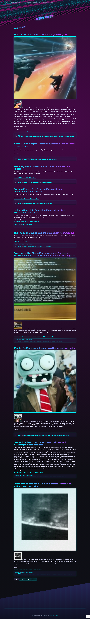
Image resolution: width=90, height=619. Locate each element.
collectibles (45, 225)
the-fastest (55, 574)
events (40, 159)
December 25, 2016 (18, 134)
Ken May (45, 17)
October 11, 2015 (18, 572)
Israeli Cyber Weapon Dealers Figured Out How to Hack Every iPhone (26, 155)
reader (19, 135)
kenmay (24, 134)
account (26, 341)
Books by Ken (16, 3)
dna (32, 574)
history (46, 159)
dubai (35, 246)
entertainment (43, 476)
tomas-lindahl (60, 574)
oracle (49, 246)
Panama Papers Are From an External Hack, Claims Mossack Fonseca (38, 190)
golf (54, 476)
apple (31, 341)
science (57, 341)
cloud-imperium (27, 136)
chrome (30, 203)
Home (6, 3)
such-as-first (64, 136)
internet (50, 159)
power (50, 182)
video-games (62, 435)
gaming (43, 435)
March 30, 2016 (18, 224)
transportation (57, 435)
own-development (51, 136)
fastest (34, 574)
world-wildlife (69, 574)
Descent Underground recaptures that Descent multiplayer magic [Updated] (40, 443)
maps (60, 476)
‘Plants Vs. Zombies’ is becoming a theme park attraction (45, 348)
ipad (53, 159)
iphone (55, 159)
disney (49, 225)
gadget (35, 182)
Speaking (36, 3)
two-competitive (70, 136)
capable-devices (21, 574)
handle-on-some (38, 136)
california (36, 435)
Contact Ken (48, 3)
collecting (33, 159)
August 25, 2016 (18, 158)
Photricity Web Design (54, 615)
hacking (43, 159)
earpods (47, 341)
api (25, 203)
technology (64, 476)
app (29, 341)
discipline (38, 476)
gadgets (47, 476)
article (27, 203)
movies (55, 225)
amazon (19, 136)
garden (46, 435)
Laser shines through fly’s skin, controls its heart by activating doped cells (28, 569)
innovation (57, 476)
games (33, 136)
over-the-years (45, 136)
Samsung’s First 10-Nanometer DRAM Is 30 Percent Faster (25, 177)
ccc (36, 341)
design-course (43, 341)
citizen (22, 136)
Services (27, 3)
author (25, 159)
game (31, 136)
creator (37, 159)
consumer (34, 476)
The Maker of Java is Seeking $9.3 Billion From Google (44, 233)
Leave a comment (30, 134)
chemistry (26, 574)
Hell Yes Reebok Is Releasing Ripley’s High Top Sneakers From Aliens (26, 221)
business (32, 435)
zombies (67, 435)
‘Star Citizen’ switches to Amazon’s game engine (40, 34)
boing (33, 341)
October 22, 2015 (18, 475)
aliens (25, 225)
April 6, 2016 (17, 180)
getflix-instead (40, 574)
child (35, 225)
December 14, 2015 (18, 434)
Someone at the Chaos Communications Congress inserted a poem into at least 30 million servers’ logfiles (44, 254)
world (65, 574)
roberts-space (58, 136)
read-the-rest (52, 341)
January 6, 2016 (18, 339)
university (61, 341)
